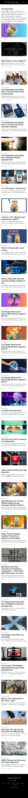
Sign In (4, 783)
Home (13, 783)
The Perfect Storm (12, 778)
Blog (17, 783)
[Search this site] (23, 2)
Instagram (15, 784)
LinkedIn (22, 783)
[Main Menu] (26, 2)
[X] (12, 780)
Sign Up (9, 783)
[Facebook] (15, 780)
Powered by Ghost (14, 787)
